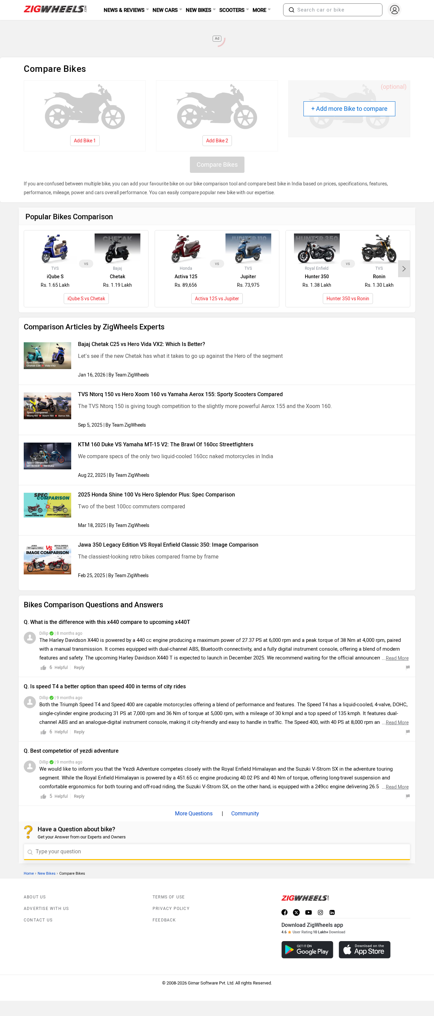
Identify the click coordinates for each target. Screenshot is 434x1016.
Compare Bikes (217, 164)
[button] (291, 10)
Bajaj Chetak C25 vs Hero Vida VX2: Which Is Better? (141, 344)
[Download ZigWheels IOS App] (365, 949)
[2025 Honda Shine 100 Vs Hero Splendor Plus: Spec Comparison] (47, 505)
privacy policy (171, 908)
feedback (164, 920)
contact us (38, 920)
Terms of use (169, 897)
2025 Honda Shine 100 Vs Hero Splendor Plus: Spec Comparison (156, 494)
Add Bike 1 (85, 141)
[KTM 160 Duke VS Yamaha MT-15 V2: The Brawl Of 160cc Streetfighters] (47, 456)
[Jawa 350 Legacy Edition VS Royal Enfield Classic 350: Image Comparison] (47, 558)
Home (29, 873)
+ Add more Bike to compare (349, 109)
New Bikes (47, 873)
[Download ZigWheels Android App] (307, 949)
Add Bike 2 (217, 141)
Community (244, 813)
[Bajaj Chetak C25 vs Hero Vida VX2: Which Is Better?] (47, 355)
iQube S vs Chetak (86, 299)
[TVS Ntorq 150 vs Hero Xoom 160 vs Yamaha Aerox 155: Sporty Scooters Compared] (47, 405)
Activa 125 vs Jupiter (217, 299)
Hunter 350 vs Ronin (348, 299)
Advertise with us (46, 908)
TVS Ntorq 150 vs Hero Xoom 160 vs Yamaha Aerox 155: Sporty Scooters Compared (180, 394)
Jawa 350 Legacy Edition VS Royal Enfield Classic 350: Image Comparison (168, 545)
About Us (35, 897)
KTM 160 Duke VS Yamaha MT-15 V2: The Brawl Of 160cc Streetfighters (165, 444)
